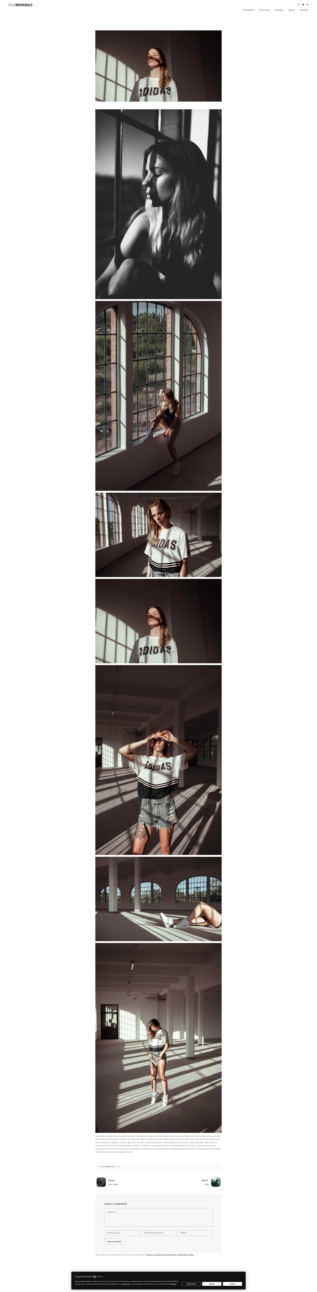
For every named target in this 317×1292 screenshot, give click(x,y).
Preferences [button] (172, 1284)
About (292, 10)
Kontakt (304, 10)
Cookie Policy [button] (126, 1284)
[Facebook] (298, 5)
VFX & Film (264, 10)
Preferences (191, 1284)
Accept (232, 1284)
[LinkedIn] (303, 5)
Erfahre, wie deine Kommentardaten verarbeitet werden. (170, 1255)
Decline (212, 1284)
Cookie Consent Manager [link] (83, 1276)
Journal (279, 10)
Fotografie (248, 10)
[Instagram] (307, 5)
